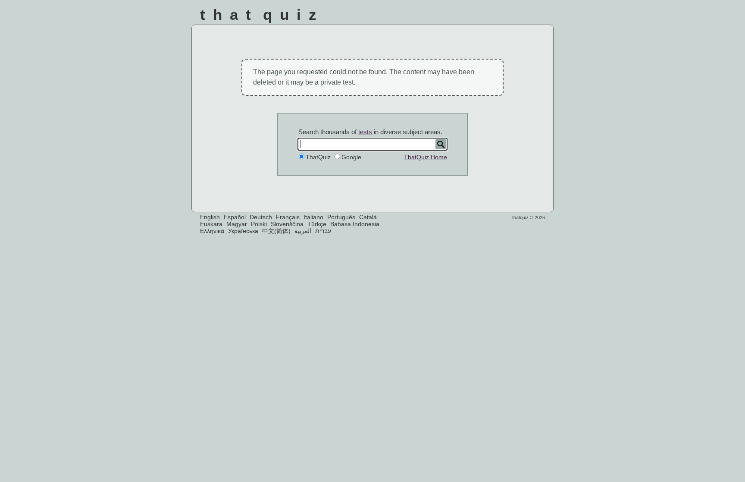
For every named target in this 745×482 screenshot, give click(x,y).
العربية (302, 230)
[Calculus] (494, 17)
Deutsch (261, 217)
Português (341, 217)
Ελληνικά (212, 230)
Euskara (211, 224)
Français (288, 217)
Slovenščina (287, 224)
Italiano (313, 217)
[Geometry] (540, 17)
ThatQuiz (318, 157)
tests (365, 131)
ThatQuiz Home (425, 157)
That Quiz (262, 14)
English (210, 217)
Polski (259, 224)
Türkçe (316, 224)
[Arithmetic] (471, 17)
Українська (243, 230)
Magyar (236, 224)
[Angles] (448, 17)
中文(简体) (276, 230)
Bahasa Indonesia (354, 224)
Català (368, 217)
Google (351, 157)
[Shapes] (424, 17)
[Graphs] (517, 17)
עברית (323, 230)
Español (235, 217)
